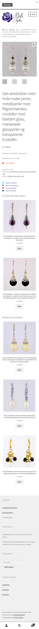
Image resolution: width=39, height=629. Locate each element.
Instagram (6, 585)
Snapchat (5, 595)
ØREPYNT (12, 30)
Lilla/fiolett (22, 172)
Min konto (6, 625)
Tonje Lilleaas (18, 617)
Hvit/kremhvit (13, 172)
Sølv (17, 30)
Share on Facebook (11, 185)
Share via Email (11, 191)
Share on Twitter (11, 183)
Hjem (6, 30)
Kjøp (19, 248)
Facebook (5, 590)
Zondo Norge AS (19, 615)
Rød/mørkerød (31, 172)
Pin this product (11, 188)
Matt (22, 176)
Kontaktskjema (7, 513)
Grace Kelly (17, 176)
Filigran (10, 176)
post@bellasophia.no (9, 508)
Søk (19, 625)
